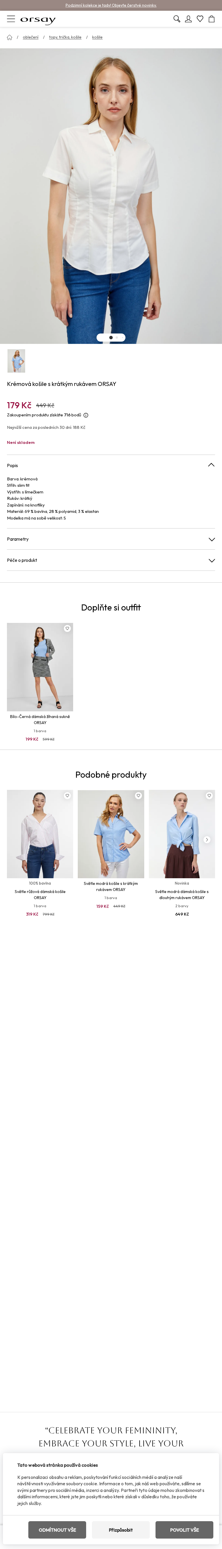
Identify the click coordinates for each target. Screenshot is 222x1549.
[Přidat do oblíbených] (67, 628)
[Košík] (211, 18)
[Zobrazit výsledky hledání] (176, 18)
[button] (111, 337)
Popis (12, 465)
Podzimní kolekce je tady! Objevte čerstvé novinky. (111, 5)
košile (97, 37)
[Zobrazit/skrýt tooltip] (86, 415)
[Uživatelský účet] (188, 18)
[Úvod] (9, 37)
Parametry (18, 539)
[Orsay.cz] (38, 18)
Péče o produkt (22, 560)
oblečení (30, 37)
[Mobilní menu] (11, 19)
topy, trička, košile (65, 37)
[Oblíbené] (200, 18)
